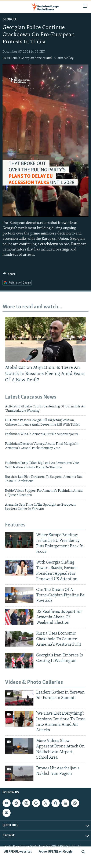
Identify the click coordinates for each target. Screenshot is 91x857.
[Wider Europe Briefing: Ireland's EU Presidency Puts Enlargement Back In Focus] (19, 540)
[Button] (9, 275)
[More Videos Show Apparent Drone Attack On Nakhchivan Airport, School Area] (19, 746)
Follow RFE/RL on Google (56, 851)
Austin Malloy (63, 58)
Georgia (10, 19)
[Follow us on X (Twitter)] (46, 803)
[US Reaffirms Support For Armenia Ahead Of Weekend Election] (19, 617)
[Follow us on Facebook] (55, 803)
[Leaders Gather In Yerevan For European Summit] (19, 698)
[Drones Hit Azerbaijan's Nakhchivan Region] (19, 773)
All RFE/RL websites (18, 851)
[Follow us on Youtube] (7, 803)
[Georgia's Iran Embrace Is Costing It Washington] (19, 660)
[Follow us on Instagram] (26, 803)
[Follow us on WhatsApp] (75, 803)
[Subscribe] (7, 813)
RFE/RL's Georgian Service (26, 58)
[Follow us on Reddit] (16, 803)
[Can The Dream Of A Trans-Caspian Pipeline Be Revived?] (19, 595)
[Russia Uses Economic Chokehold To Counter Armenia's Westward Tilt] (19, 639)
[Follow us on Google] (36, 803)
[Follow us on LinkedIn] (65, 803)
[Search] (83, 851)
